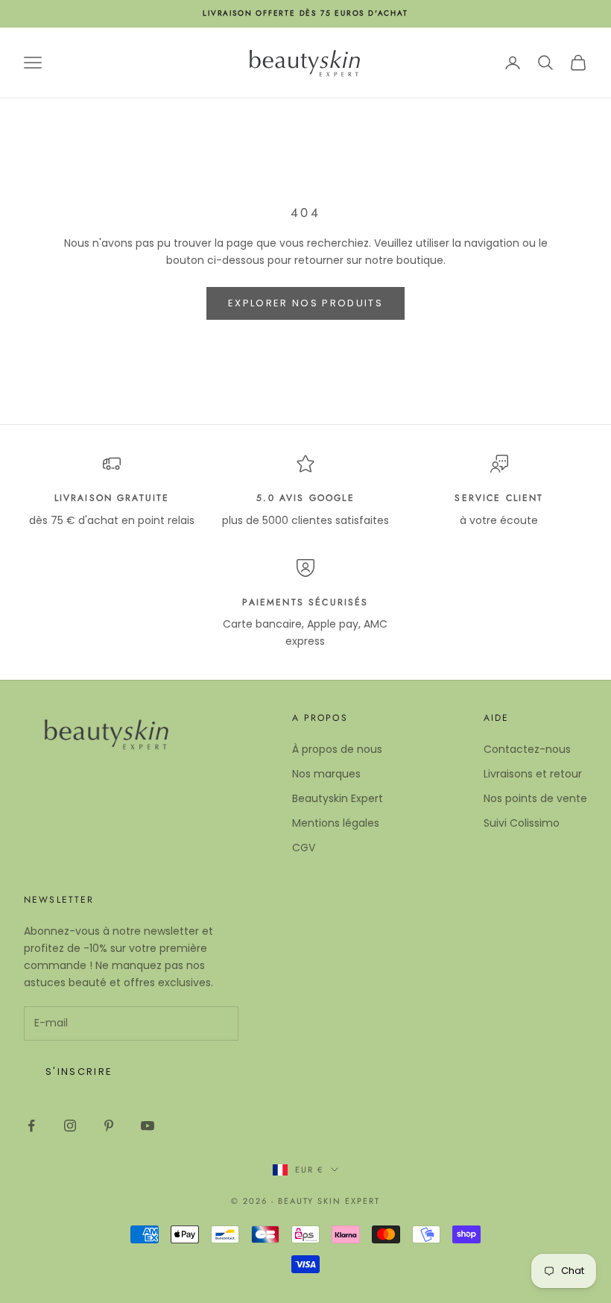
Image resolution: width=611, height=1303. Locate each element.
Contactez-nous (527, 749)
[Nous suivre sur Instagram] (70, 1125)
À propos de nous (337, 749)
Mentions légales (335, 822)
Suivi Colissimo (522, 822)
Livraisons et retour (533, 773)
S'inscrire (79, 1071)
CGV (303, 847)
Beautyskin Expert (337, 798)
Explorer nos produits (305, 303)
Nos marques (326, 773)
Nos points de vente (535, 798)
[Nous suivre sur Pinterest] (108, 1125)
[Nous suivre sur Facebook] (31, 1125)
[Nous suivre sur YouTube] (147, 1125)
